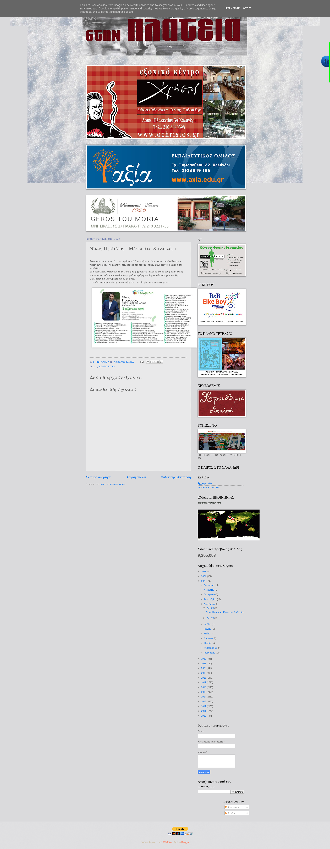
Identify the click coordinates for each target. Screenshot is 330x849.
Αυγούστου (210, 604)
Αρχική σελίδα (136, 477)
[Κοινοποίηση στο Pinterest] (161, 362)
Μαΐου (207, 633)
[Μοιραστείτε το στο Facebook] (158, 362)
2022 (204, 658)
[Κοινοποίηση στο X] (154, 362)
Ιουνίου (208, 629)
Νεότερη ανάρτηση (98, 477)
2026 (204, 571)
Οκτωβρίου (209, 594)
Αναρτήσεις (233, 807)
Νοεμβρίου (209, 590)
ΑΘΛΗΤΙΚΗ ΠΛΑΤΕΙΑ (208, 487)
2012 (204, 706)
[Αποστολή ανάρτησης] (141, 362)
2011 (204, 711)
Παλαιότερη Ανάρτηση (176, 477)
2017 (204, 682)
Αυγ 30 (210, 608)
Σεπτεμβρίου (210, 599)
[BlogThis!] (151, 362)
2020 (204, 668)
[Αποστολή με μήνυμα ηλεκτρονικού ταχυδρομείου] (148, 362)
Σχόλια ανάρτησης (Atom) (112, 484)
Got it (247, 8)
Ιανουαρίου (210, 652)
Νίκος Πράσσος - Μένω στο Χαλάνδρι (225, 612)
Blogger (185, 842)
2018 (204, 678)
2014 (204, 696)
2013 (204, 701)
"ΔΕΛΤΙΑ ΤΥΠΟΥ (107, 366)
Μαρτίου (208, 643)
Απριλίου (208, 638)
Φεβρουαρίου (211, 648)
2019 (204, 673)
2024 (204, 576)
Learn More (232, 8)
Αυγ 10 (210, 618)
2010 (204, 715)
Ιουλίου (208, 624)
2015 (204, 692)
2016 (204, 687)
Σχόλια (231, 813)
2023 (204, 581)
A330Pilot (167, 842)
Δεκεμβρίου (210, 585)
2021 (204, 663)
